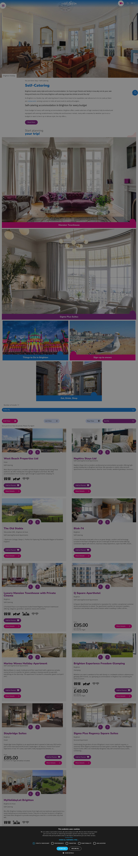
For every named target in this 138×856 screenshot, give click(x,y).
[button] (69, 839)
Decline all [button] (75, 848)
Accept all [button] (62, 848)
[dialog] (69, 841)
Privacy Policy (69, 837)
